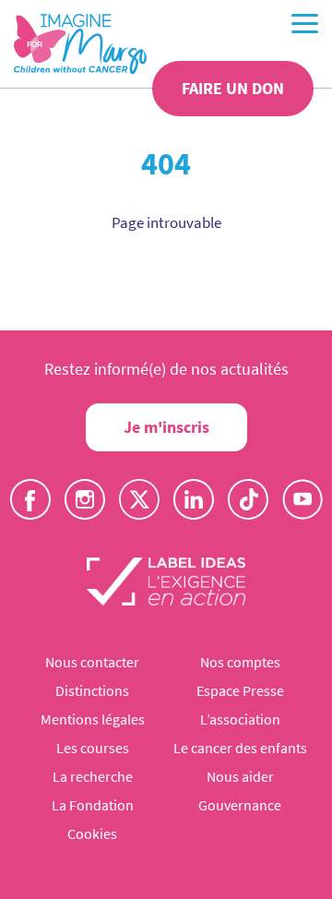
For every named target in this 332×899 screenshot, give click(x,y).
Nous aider (240, 776)
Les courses (92, 747)
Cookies (92, 833)
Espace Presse (240, 690)
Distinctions (92, 690)
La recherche (93, 776)
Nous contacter (92, 662)
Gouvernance (239, 805)
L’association (240, 719)
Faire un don (233, 88)
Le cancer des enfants (240, 747)
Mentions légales (93, 719)
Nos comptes (240, 662)
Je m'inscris (166, 427)
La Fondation (93, 805)
